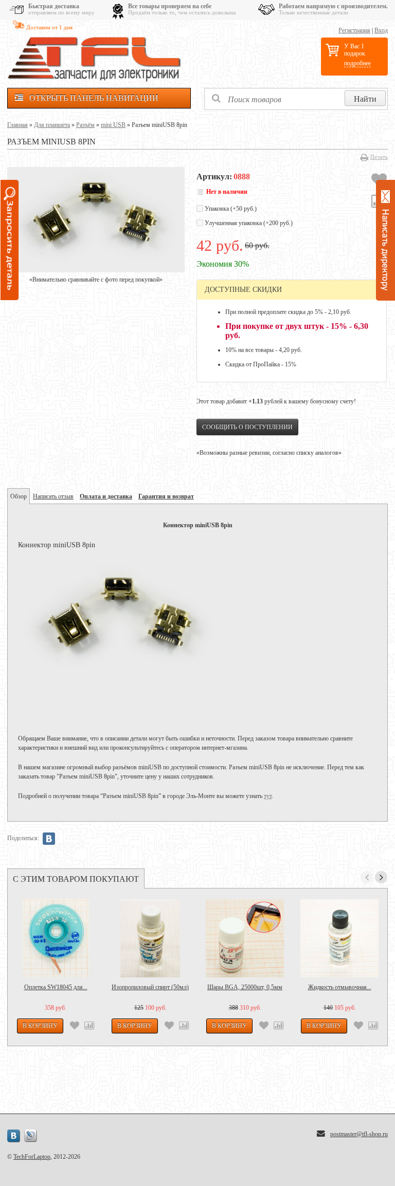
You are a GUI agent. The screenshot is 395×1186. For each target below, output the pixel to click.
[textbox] (296, 99)
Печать (379, 157)
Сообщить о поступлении (247, 427)
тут (268, 796)
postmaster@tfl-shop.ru (359, 1134)
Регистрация (354, 30)
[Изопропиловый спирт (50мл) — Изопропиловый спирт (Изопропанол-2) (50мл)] (150, 938)
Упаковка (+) (230, 208)
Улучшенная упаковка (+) (248, 223)
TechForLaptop (31, 1156)
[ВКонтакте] (49, 838)
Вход (381, 30)
